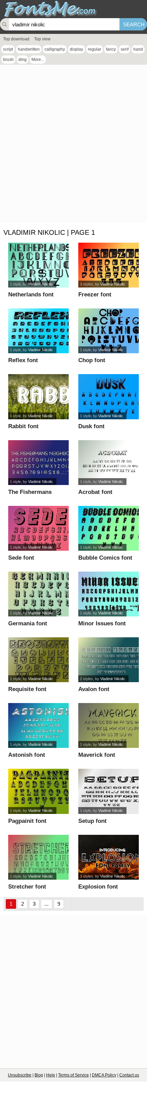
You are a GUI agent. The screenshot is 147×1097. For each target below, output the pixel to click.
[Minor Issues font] (108, 594)
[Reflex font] (38, 330)
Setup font (92, 821)
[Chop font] (108, 330)
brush (8, 59)
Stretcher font (27, 886)
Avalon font (93, 689)
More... (37, 59)
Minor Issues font (102, 623)
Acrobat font (95, 492)
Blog (39, 1075)
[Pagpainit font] (38, 791)
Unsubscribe (19, 1075)
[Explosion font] (108, 857)
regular (94, 49)
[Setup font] (108, 791)
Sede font (21, 557)
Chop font (91, 360)
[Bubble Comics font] (108, 528)
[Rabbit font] (38, 396)
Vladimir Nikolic (40, 284)
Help (50, 1075)
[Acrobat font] (108, 462)
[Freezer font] (108, 265)
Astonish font (26, 755)
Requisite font (27, 689)
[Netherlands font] (38, 265)
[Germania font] (38, 594)
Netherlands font (31, 294)
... (46, 904)
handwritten (29, 49)
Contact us (129, 1075)
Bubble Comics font (105, 557)
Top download (16, 39)
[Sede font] (38, 528)
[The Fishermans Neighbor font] (38, 462)
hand (138, 49)
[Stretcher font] (38, 857)
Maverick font (96, 755)
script (8, 49)
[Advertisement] (73, 145)
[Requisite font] (38, 659)
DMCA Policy (104, 1075)
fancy (111, 49)
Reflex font (23, 360)
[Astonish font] (38, 725)
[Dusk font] (108, 396)
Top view (42, 39)
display (76, 49)
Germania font (27, 623)
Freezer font (94, 294)
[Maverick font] (108, 725)
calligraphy (54, 49)
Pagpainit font (27, 821)
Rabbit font (23, 426)
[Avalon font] (108, 659)
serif (125, 49)
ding (22, 59)
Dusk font (91, 426)
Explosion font (98, 886)
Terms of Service (73, 1075)
